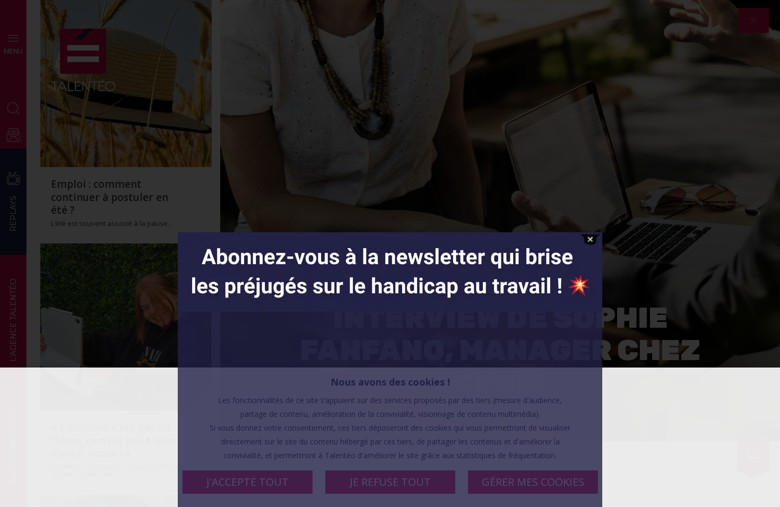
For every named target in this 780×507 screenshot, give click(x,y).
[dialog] (390, 437)
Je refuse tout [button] (390, 482)
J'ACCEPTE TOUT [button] (247, 482)
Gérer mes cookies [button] (533, 482)
